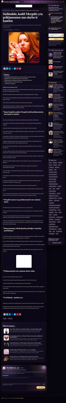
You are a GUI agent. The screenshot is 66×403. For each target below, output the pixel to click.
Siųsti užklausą (41, 387)
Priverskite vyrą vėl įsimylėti (54, 207)
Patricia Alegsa (10, 29)
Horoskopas (10, 318)
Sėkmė (60, 212)
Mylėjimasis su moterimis (53, 195)
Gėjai (59, 164)
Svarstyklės (51, 219)
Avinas (50, 162)
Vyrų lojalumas (52, 233)
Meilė (54, 188)
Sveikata (58, 221)
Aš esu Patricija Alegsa (55, 5)
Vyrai (54, 231)
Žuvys (57, 233)
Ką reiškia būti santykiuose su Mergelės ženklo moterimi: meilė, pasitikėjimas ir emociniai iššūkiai (26, 336)
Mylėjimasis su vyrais (53, 198)
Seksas (50, 214)
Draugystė (60, 162)
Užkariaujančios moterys (53, 226)
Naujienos (60, 198)
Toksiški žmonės (52, 224)
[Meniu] (63, 2)
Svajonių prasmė (60, 217)
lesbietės (59, 186)
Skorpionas (55, 214)
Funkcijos (55, 164)
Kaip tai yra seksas (52, 181)
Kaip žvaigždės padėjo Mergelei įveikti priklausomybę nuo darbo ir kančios (20, 77)
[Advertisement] (24, 6)
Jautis (55, 169)
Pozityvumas (51, 202)
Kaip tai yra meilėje (52, 179)
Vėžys (50, 231)
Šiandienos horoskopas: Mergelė (55, 13)
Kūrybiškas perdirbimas (53, 183)
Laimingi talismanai (52, 186)
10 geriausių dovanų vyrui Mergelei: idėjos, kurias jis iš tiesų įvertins (24, 356)
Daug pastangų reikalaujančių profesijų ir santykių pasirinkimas (18, 80)
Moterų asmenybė (52, 191)
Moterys (58, 193)
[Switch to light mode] (61, 2)
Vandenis (59, 229)
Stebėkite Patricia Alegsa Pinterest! (10, 87)
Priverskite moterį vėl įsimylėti (54, 205)
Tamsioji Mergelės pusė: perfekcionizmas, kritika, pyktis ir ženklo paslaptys (25, 343)
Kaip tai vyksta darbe (53, 174)
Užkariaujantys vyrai (52, 229)
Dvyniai (50, 164)
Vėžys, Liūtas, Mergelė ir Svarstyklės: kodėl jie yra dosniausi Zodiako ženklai (26, 329)
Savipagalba (51, 212)
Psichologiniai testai (52, 210)
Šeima (56, 212)
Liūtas (50, 188)
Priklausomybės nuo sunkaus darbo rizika (13, 82)
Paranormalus (56, 200)
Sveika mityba (57, 219)
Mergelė (12, 10)
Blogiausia (55, 162)
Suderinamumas (52, 217)
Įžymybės (51, 169)
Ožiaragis (50, 200)
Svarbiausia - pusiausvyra (10, 83)
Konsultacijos (5, 375)
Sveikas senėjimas (52, 221)
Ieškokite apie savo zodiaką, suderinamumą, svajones (55, 243)
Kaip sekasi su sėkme (53, 172)
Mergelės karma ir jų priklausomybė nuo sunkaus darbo (16, 78)
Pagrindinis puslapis (6, 10)
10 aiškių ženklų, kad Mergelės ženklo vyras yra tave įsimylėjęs (23, 350)
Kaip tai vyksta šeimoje (53, 176)
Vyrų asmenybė (59, 231)
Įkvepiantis (57, 167)
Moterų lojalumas (52, 193)
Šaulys (59, 210)
